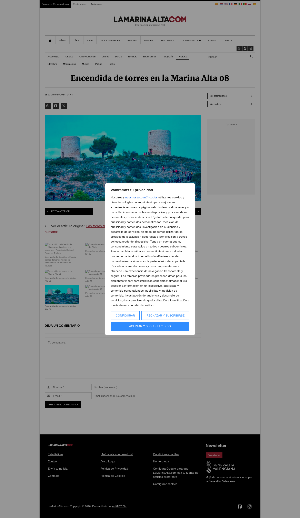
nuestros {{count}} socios (141, 197)
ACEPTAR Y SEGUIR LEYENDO (150, 326)
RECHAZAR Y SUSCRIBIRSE (165, 315)
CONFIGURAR (125, 315)
